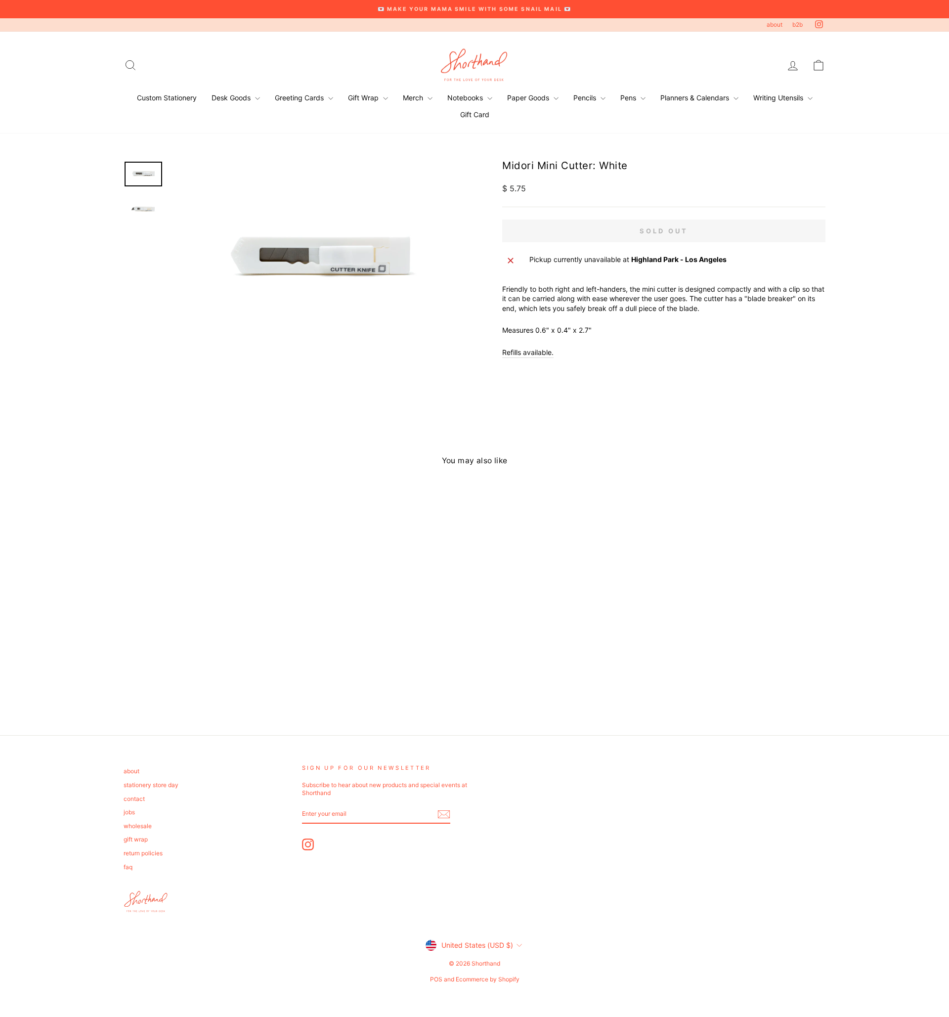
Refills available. (528, 352)
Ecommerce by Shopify (487, 979)
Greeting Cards (300, 97)
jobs (129, 812)
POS (436, 979)
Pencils (585, 97)
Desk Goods (232, 97)
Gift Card (474, 114)
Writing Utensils (779, 97)
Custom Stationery (167, 97)
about (774, 24)
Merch (414, 97)
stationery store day (151, 785)
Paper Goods (529, 97)
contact (134, 798)
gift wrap (136, 839)
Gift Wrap (364, 97)
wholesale (138, 826)
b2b (797, 24)
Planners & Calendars (695, 97)
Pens (629, 97)
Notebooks (466, 97)
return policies (143, 853)
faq (128, 867)
